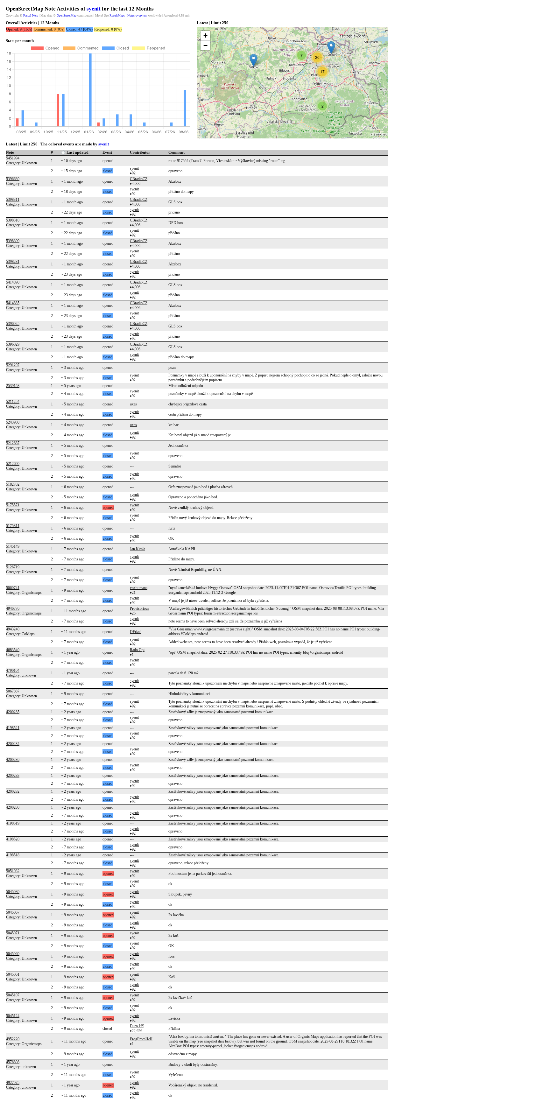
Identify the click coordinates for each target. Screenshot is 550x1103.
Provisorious (139, 608)
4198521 (12, 728)
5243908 (12, 422)
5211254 (12, 401)
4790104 (12, 670)
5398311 (12, 199)
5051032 (12, 871)
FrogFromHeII (141, 1039)
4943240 (12, 629)
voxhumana (138, 588)
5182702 (12, 484)
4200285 (12, 712)
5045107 (12, 995)
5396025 (12, 323)
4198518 (12, 855)
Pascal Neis (30, 15)
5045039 (12, 891)
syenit (94, 9)
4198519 (12, 823)
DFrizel (135, 631)
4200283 (12, 775)
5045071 (12, 933)
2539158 (12, 385)
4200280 (12, 807)
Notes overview (137, 15)
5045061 (12, 974)
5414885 (12, 303)
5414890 (12, 282)
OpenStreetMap (66, 15)
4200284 (12, 743)
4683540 (12, 650)
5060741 (12, 588)
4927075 (12, 1082)
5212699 (12, 463)
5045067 (12, 912)
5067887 (12, 691)
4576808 (12, 1062)
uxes (133, 404)
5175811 (12, 525)
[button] (253, 60)
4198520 (12, 839)
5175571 (12, 505)
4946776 (12, 608)
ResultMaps (117, 15)
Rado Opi (137, 650)
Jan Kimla (137, 549)
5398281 (12, 261)
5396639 (12, 179)
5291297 (12, 365)
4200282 (12, 791)
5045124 (12, 1016)
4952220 (12, 1039)
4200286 (12, 759)
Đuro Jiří (137, 1026)
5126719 (12, 567)
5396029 (12, 344)
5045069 (12, 954)
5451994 (12, 158)
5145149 (12, 546)
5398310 (12, 220)
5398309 (12, 241)
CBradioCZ (138, 179)
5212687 (12, 443)
